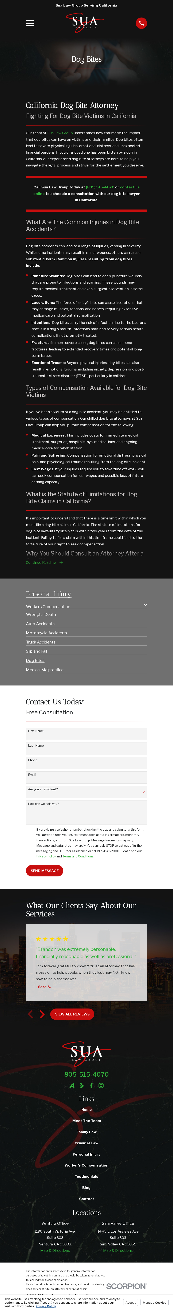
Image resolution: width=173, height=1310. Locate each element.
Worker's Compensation (86, 1165)
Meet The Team (86, 1121)
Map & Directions (55, 1250)
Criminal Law (86, 1143)
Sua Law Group (60, 133)
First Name (36, 731)
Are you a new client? (43, 789)
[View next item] (42, 1014)
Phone (32, 760)
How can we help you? (43, 804)
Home (86, 1109)
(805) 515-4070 (100, 187)
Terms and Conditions (77, 856)
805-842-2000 (108, 851)
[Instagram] (101, 1085)
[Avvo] (71, 1085)
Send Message (45, 871)
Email (32, 774)
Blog (86, 1188)
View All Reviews (72, 1014)
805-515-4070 (86, 1074)
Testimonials (86, 1176)
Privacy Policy (46, 856)
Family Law (87, 1132)
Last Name (36, 745)
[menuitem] (83, 605)
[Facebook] (91, 1085)
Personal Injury (86, 1154)
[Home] (85, 23)
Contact (86, 1199)
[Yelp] (81, 1085)
